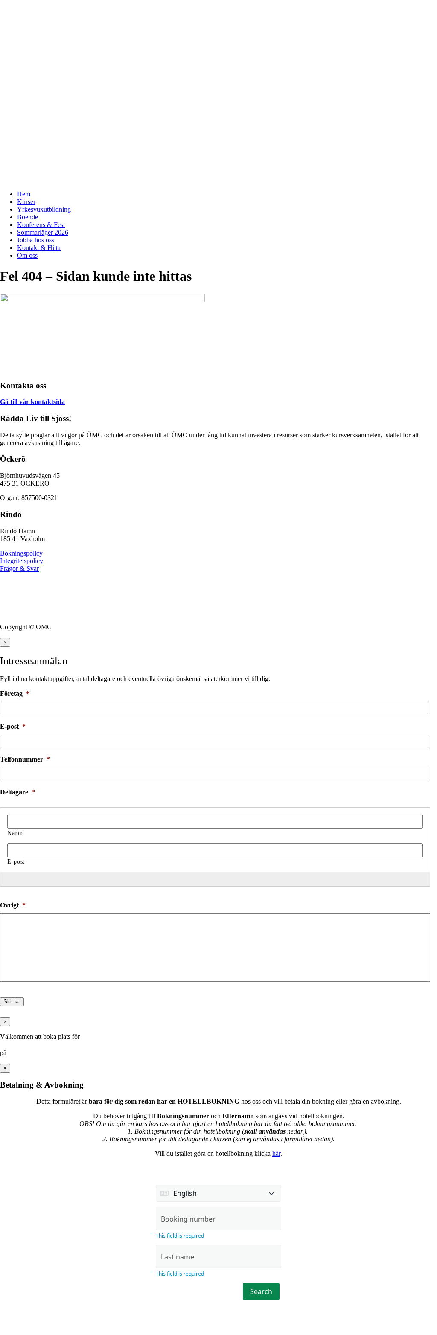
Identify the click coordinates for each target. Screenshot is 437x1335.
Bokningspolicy (21, 553)
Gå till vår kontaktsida (32, 401)
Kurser (26, 201)
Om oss (27, 255)
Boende (27, 217)
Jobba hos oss (35, 240)
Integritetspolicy (21, 560)
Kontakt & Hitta (39, 247)
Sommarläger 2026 (42, 232)
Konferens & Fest (41, 224)
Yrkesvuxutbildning (44, 209)
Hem (23, 194)
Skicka (11, 1001)
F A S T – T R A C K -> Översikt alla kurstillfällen (72, 10)
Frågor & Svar (19, 568)
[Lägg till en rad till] (210, 878)
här (276, 1153)
